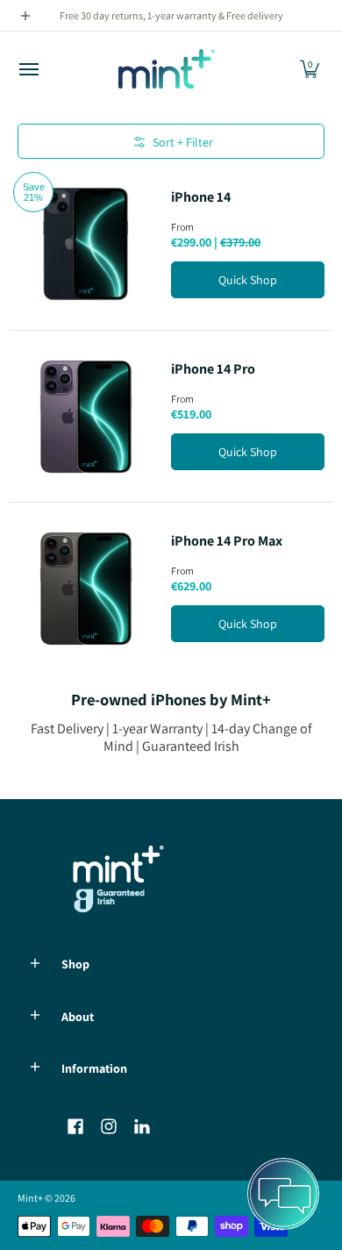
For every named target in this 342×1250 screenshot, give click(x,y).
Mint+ (30, 1197)
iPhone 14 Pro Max (226, 541)
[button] (309, 69)
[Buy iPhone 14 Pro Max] (85, 588)
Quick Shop (247, 280)
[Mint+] (166, 68)
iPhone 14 (201, 197)
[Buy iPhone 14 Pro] (85, 416)
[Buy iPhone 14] (85, 244)
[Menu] (28, 69)
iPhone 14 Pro (213, 369)
